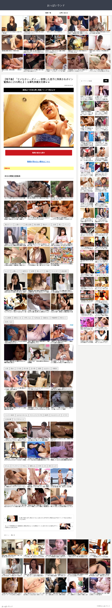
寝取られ (33, 466)
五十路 (33, 368)
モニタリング (55, 415)
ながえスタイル (22, 415)
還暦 (39, 368)
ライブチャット (19, 419)
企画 (54, 224)
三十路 (19, 368)
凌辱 (32, 271)
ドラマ (65, 415)
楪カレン (63, 318)
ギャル (7, 466)
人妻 (6, 368)
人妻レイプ (16, 271)
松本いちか (9, 322)
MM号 (46, 415)
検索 (106, 80)
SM (50, 466)
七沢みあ (37, 318)
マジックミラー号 (36, 415)
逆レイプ (40, 271)
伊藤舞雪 (54, 318)
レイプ (7, 271)
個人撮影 (37, 224)
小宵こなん (27, 318)
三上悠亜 (8, 318)
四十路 (26, 368)
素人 (60, 224)
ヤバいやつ (55, 271)
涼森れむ (46, 318)
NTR (39, 466)
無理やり (25, 271)
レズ (55, 466)
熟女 (12, 368)
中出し (24, 466)
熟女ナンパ (46, 224)
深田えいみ (17, 318)
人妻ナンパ (19, 224)
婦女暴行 (64, 271)
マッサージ (16, 466)
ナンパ (66, 224)
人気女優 (8, 419)
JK (45, 466)
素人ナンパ (9, 224)
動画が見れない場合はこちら (38, 162)
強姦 (47, 271)
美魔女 (55, 368)
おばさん (47, 368)
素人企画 (28, 224)
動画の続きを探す (38, 153)
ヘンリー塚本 (9, 415)
